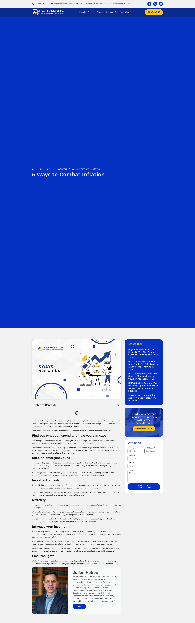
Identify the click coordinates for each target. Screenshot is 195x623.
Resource (119, 12)
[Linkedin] (149, 4)
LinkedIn (79, 606)
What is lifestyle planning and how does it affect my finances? (142, 398)
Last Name (149, 448)
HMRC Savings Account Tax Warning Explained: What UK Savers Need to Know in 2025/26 (143, 387)
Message (131, 470)
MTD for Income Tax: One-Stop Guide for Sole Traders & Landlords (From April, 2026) (143, 365)
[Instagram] (155, 4)
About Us (82, 12)
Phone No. (132, 455)
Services (91, 12)
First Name (132, 448)
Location (109, 12)
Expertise (100, 12)
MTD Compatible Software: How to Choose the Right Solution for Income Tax (142, 376)
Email (130, 463)
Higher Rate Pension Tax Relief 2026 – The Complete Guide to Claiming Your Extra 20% (143, 353)
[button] (117, 405)
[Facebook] (161, 4)
